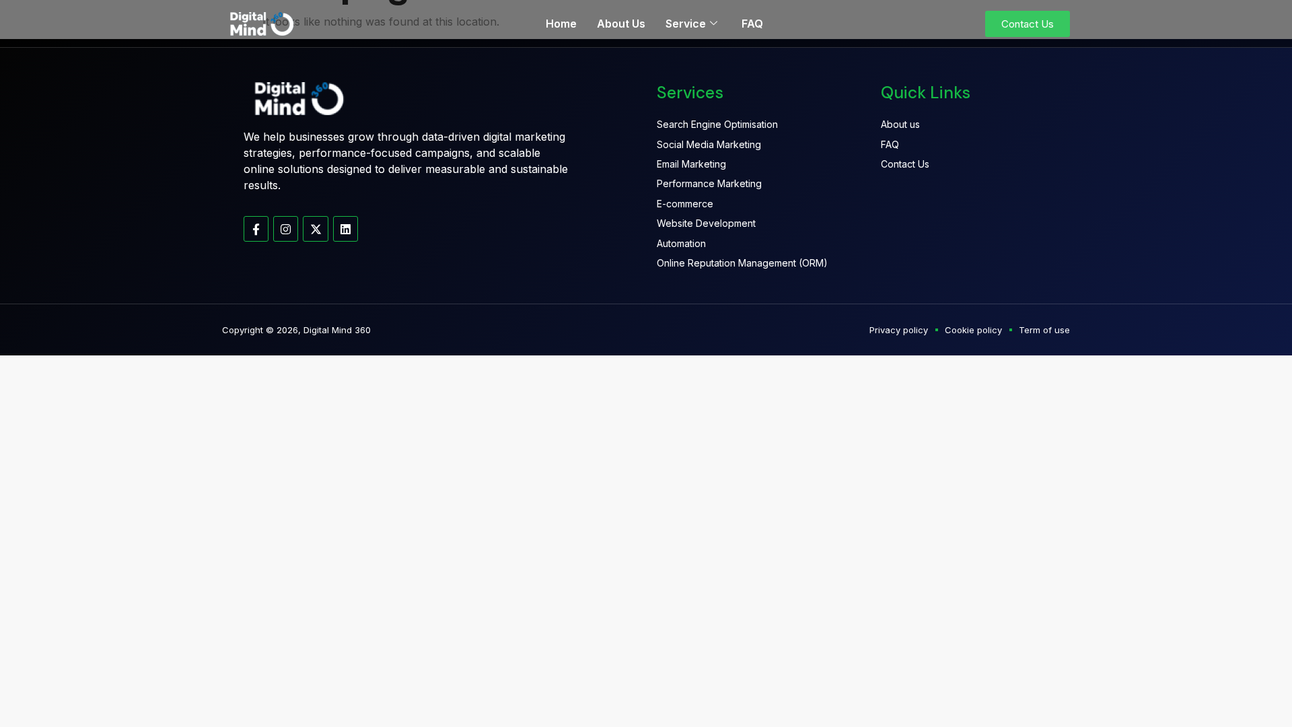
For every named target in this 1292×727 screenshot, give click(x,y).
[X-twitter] (315, 228)
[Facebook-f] (256, 228)
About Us (621, 23)
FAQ (752, 23)
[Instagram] (285, 228)
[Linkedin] (345, 228)
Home (561, 23)
